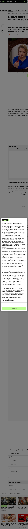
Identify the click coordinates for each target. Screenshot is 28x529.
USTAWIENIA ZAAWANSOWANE (14, 305)
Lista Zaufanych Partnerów (8, 300)
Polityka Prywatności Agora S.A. (19, 268)
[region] (14, 264)
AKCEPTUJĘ (14, 308)
